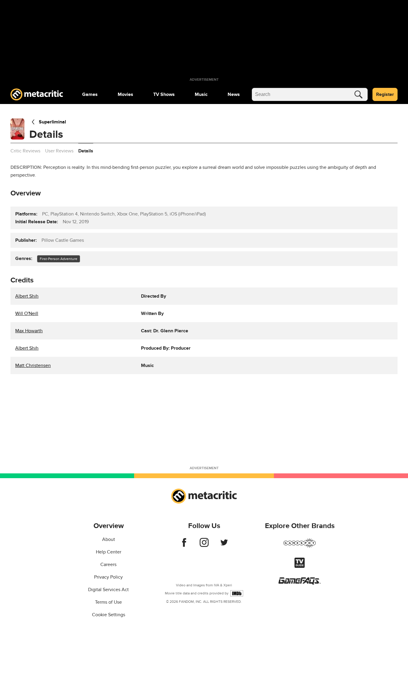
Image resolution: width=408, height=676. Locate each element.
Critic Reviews (25, 151)
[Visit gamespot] (299, 547)
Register (385, 94)
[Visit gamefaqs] (299, 583)
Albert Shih (27, 296)
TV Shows (164, 94)
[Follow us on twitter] (224, 545)
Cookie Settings (108, 615)
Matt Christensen (33, 365)
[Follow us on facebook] (184, 545)
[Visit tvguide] (299, 566)
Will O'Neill (26, 313)
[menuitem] (89, 94)
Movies (125, 94)
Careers (108, 565)
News (234, 94)
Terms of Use (108, 602)
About (108, 539)
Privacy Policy (108, 577)
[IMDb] (236, 593)
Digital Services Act (108, 590)
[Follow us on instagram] (204, 545)
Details (85, 151)
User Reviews (59, 151)
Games (90, 94)
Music (201, 94)
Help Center (108, 552)
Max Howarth (29, 331)
